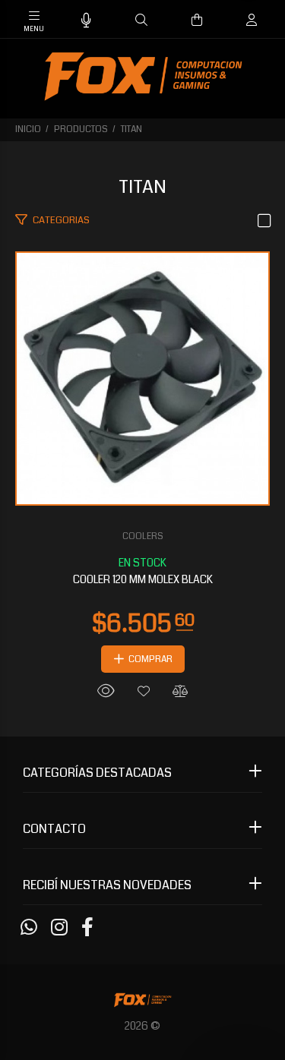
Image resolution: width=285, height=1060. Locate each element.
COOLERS (142, 536)
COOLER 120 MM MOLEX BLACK (143, 579)
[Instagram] (59, 928)
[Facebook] (87, 928)
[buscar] (236, 20)
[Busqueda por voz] (86, 21)
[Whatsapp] (28, 928)
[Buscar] (141, 20)
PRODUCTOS (81, 129)
